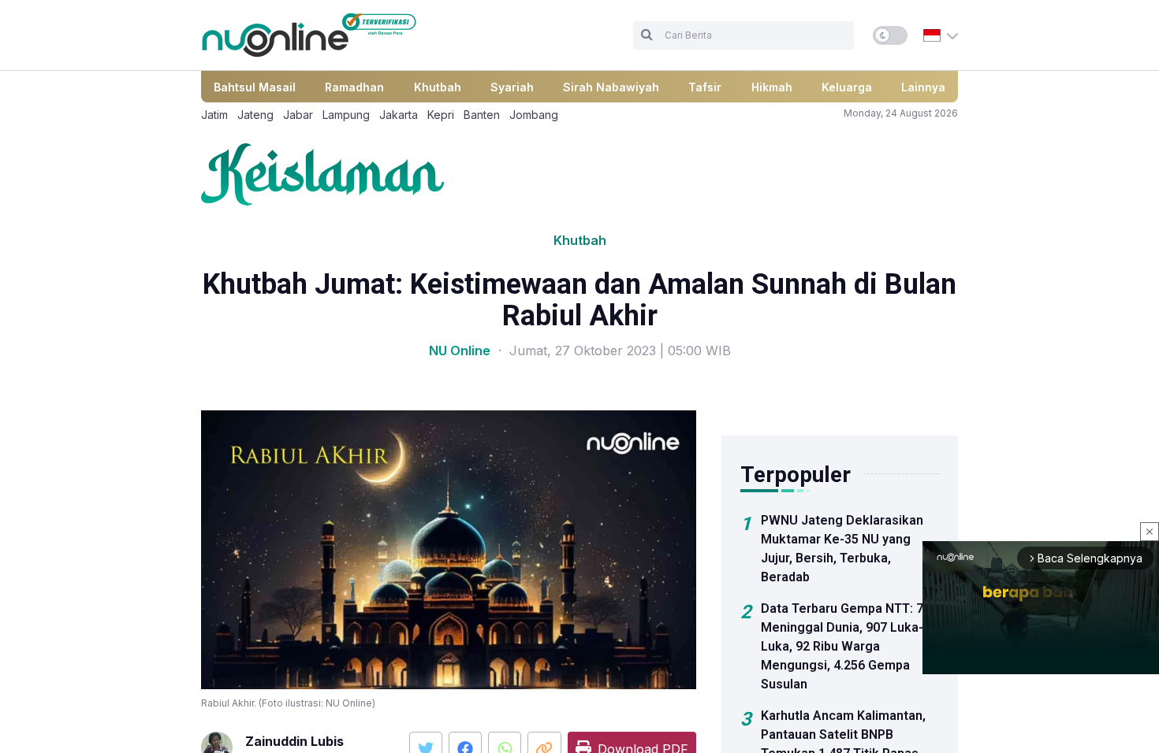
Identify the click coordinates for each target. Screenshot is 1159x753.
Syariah (512, 87)
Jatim (214, 114)
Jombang (533, 114)
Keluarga (847, 87)
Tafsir (704, 87)
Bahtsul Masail (255, 87)
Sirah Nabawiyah (611, 87)
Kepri (440, 114)
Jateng (255, 114)
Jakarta (398, 114)
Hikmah (771, 87)
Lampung (346, 114)
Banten (482, 114)
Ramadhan (354, 87)
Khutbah (437, 87)
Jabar (298, 114)
